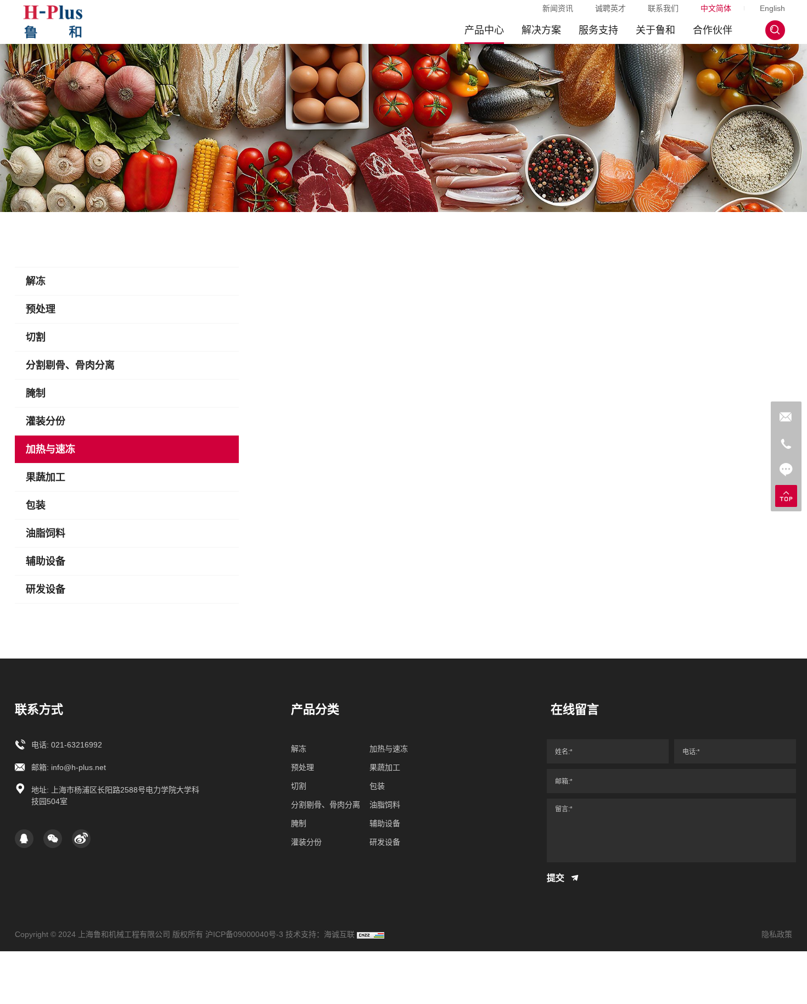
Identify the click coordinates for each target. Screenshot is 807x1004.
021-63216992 (76, 744)
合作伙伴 (712, 30)
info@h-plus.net (78, 767)
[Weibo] (81, 838)
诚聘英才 (610, 8)
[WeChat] (52, 838)
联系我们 (663, 8)
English (772, 8)
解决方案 (541, 30)
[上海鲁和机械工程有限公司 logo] (52, 21)
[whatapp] (786, 417)
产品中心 (484, 30)
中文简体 (715, 8)
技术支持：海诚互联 (320, 934)
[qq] (24, 838)
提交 (557, 878)
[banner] (403, 128)
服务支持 (598, 30)
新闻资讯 (557, 8)
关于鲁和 (655, 30)
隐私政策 (776, 934)
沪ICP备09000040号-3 (244, 934)
